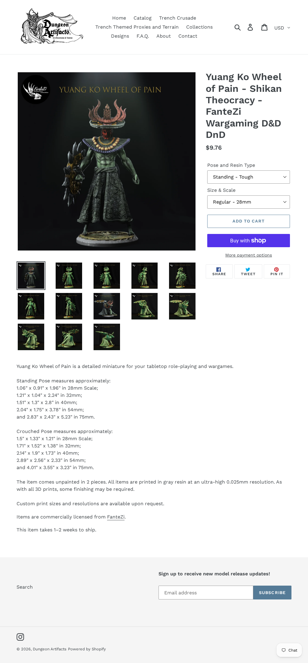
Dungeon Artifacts (49, 649)
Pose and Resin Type (231, 165)
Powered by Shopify (87, 649)
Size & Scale (221, 190)
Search (25, 587)
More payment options (248, 255)
